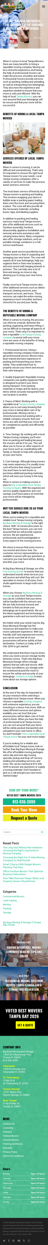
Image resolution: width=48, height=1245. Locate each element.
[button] (43, 6)
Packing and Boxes (13, 1143)
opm (8, 38)
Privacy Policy (10, 1151)
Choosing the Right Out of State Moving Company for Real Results (24, 859)
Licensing (8, 1127)
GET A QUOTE (25, 1025)
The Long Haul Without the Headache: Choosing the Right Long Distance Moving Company (23, 850)
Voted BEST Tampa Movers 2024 (24, 795)
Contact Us (9, 1123)
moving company (33, 701)
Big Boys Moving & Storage (17, 523)
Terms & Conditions (13, 1155)
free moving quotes (13, 571)
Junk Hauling (10, 900)
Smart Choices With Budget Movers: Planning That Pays (22, 866)
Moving (37, 38)
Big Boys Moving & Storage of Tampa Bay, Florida (22, 923)
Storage (7, 912)
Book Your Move (24, 810)
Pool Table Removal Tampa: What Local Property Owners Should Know (23, 880)
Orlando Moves (11, 1139)
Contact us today (25, 676)
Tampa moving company (32, 404)
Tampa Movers (24, 96)
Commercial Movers (13, 896)
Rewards (7, 1147)
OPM (29, 1234)
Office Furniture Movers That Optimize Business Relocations (23, 873)
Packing (7, 908)
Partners (7, 1131)
